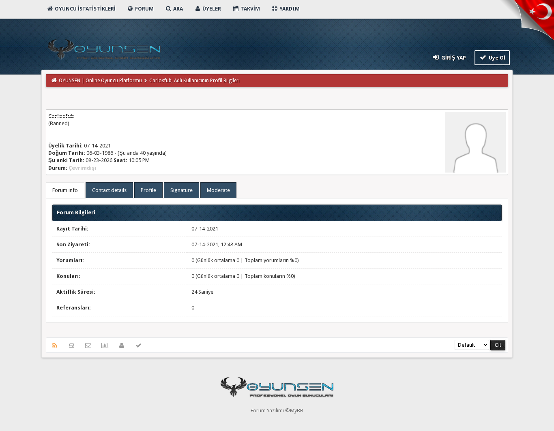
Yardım (289, 9)
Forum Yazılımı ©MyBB (277, 411)
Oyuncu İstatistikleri (85, 9)
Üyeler (211, 9)
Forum (144, 9)
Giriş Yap (453, 58)
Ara (177, 9)
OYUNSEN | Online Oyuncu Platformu (100, 80)
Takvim (249, 9)
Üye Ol (496, 58)
